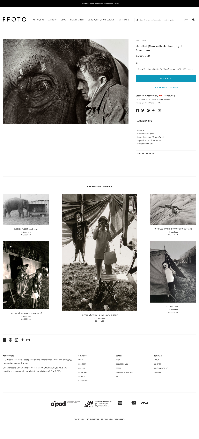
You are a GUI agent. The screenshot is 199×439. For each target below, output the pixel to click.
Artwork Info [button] (144, 121)
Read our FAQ (155, 103)
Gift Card (124, 20)
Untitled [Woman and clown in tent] (99, 315)
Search (81, 368)
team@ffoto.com (33, 371)
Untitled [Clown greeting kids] (26, 313)
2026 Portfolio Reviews (101, 20)
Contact (157, 364)
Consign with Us (161, 368)
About (156, 360)
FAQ (117, 376)
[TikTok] (22, 340)
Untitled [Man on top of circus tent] (173, 229)
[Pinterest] (10, 340)
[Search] (136, 20)
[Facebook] (4, 340)
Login (185, 20)
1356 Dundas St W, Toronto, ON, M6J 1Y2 (34, 368)
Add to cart (166, 79)
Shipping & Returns (124, 372)
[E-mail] (28, 340)
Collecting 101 (122, 364)
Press (118, 368)
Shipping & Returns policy (159, 99)
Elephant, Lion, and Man (26, 229)
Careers (157, 372)
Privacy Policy (79, 419)
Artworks (38, 20)
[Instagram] (16, 340)
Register (82, 364)
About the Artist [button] (146, 153)
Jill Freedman (143, 40)
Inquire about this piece (166, 87)
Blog (63, 20)
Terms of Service (93, 419)
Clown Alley (173, 306)
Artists (52, 20)
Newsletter (77, 20)
